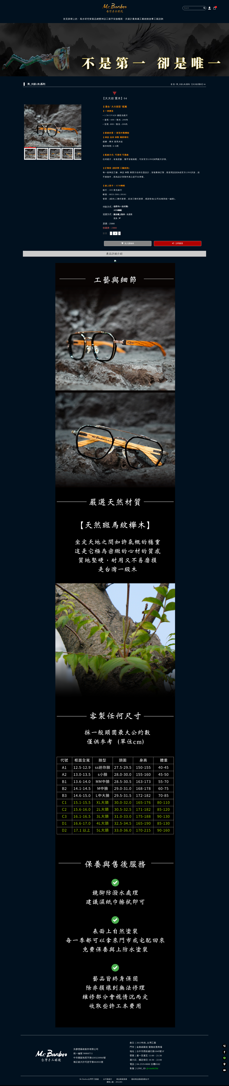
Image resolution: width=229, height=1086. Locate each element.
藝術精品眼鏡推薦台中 (140, 1079)
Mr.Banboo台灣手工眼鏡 (89, 1079)
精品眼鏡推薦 (121, 1079)
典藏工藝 (139, 19)
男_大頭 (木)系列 (183, 84)
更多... (116, 218)
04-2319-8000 (143, 1064)
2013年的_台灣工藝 (146, 1043)
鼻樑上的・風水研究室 (80, 19)
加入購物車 (129, 243)
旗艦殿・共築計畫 (125, 19)
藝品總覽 (96, 19)
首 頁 (173, 84)
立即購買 (179, 243)
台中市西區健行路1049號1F (150, 1051)
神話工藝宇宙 (108, 19)
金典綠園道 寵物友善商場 (149, 1047)
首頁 (65, 19)
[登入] (209, 8)
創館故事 (149, 19)
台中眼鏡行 (107, 1079)
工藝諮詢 (158, 19)
